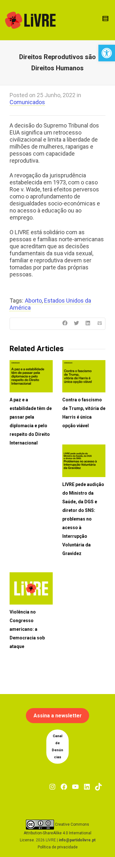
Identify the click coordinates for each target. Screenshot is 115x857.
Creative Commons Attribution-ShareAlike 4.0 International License (56, 832)
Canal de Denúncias (57, 746)
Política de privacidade (58, 847)
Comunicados (27, 102)
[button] (106, 53)
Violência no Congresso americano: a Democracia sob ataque (27, 629)
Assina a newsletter (58, 716)
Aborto (33, 300)
